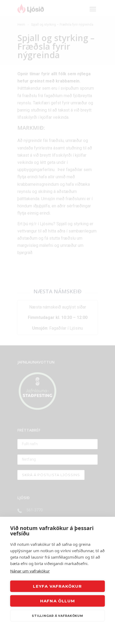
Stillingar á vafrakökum (57, 616)
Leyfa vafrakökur (57, 586)
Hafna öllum (57, 600)
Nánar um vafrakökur (30, 571)
